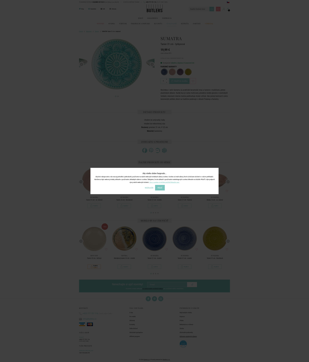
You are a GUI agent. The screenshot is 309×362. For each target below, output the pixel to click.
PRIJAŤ (160, 188)
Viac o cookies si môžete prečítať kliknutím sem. (164, 182)
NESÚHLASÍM (149, 188)
